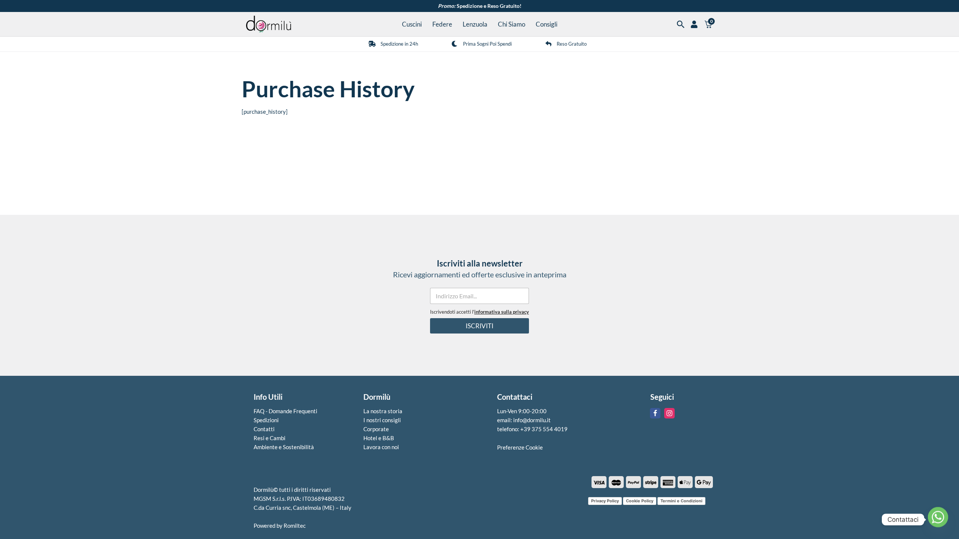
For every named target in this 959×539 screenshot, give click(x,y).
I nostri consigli (382, 420)
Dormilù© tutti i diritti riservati (292, 489)
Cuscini (412, 24)
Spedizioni (266, 420)
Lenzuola (475, 24)
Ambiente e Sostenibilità (284, 447)
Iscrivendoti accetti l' (479, 312)
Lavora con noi (381, 447)
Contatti (264, 429)
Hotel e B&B (378, 438)
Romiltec (295, 525)
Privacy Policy (605, 500)
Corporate (376, 429)
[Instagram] (669, 413)
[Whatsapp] (938, 519)
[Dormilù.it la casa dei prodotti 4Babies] (268, 24)
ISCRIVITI (479, 326)
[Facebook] (655, 413)
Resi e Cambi (269, 438)
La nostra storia (382, 411)
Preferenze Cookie (520, 447)
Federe (442, 24)
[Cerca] (680, 24)
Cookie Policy (639, 500)
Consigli (546, 24)
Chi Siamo (511, 24)
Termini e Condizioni (681, 500)
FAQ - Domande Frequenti (285, 411)
